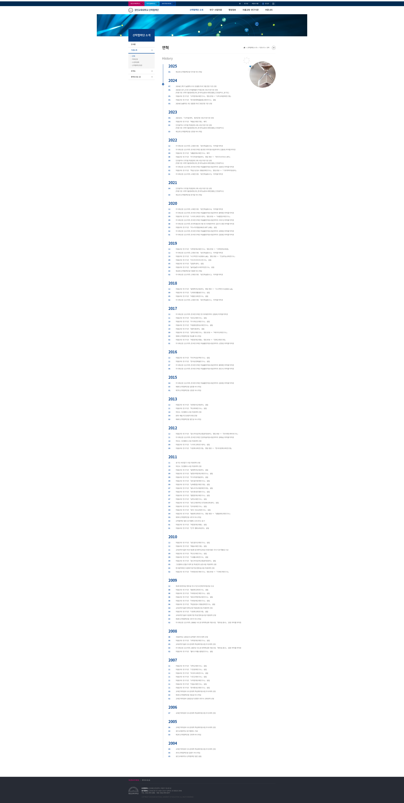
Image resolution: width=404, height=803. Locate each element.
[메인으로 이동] (244, 47)
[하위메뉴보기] (152, 50)
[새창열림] (274, 48)
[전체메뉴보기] (273, 3)
